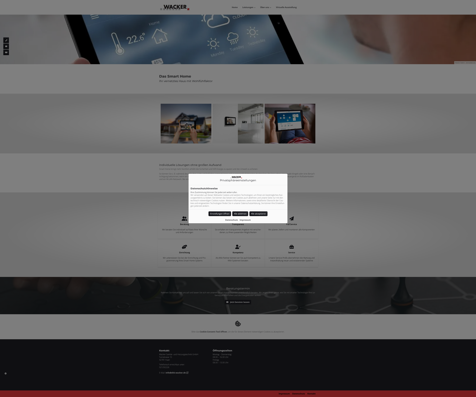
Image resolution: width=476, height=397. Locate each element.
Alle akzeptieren (258, 213)
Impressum (245, 220)
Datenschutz (231, 220)
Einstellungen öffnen (219, 213)
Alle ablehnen (240, 213)
